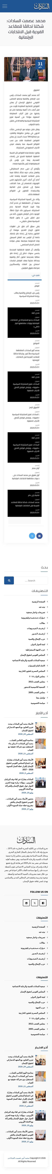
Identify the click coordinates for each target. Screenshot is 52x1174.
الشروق (36, 90)
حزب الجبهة (40, 1007)
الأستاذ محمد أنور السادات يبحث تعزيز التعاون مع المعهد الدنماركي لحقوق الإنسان (20, 727)
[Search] (9, 580)
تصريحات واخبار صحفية (35, 612)
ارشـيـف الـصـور (38, 633)
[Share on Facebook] (39, 536)
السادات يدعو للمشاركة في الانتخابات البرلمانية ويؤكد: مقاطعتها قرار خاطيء (24, 323)
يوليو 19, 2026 (27, 792)
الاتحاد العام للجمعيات (36, 665)
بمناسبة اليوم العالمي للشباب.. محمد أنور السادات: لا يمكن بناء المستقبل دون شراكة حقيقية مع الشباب (20, 745)
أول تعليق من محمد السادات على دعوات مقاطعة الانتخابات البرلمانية (25, 476)
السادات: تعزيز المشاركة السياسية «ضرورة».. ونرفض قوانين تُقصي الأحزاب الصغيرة (26, 387)
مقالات (42, 623)
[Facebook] (43, 902)
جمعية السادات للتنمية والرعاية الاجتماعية (28, 660)
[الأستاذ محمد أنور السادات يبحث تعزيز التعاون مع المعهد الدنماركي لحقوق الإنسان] (40, 728)
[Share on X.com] (32, 536)
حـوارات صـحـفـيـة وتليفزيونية (33, 617)
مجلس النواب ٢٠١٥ (37, 676)
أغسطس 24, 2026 (25, 734)
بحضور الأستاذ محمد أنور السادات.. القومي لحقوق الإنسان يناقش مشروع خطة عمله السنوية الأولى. (19, 802)
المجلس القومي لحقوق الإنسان (32, 654)
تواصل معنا (40, 697)
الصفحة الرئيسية (38, 601)
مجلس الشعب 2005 (37, 692)
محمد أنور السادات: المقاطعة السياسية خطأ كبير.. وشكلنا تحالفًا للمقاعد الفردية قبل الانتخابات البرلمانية (26, 355)
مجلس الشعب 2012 (37, 681)
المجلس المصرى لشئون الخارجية (32, 671)
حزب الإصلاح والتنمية (36, 639)
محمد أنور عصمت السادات (18, 1158)
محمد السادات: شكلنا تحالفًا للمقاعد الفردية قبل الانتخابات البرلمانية (25, 503)
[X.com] (34, 902)
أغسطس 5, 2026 (26, 773)
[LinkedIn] (26, 902)
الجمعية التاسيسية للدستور (34, 687)
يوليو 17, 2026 (27, 809)
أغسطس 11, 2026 (25, 753)
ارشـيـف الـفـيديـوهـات (36, 628)
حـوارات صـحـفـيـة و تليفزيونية (33, 948)
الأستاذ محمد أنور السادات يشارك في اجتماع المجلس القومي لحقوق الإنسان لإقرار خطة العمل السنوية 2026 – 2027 (19, 764)
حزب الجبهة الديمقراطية (35, 649)
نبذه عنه (42, 606)
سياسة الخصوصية (38, 703)
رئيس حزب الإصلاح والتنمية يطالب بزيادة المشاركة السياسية (26, 294)
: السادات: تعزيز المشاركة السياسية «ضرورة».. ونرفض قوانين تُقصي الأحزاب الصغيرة (25, 418)
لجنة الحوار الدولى (38, 644)
